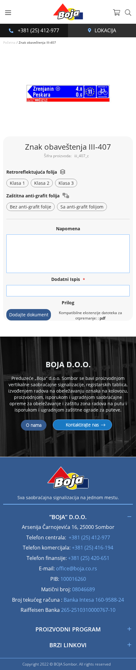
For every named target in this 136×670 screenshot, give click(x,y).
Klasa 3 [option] (66, 183)
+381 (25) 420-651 (88, 558)
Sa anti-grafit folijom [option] (81, 207)
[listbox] (68, 184)
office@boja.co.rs (76, 568)
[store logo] (68, 12)
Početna (9, 42)
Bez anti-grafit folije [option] (30, 207)
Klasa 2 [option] (41, 183)
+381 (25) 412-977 (37, 30)
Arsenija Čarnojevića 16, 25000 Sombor (91, 30)
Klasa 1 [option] (17, 183)
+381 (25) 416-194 (92, 547)
